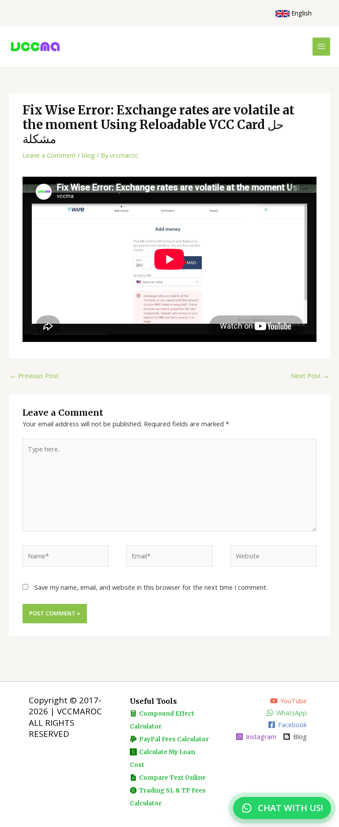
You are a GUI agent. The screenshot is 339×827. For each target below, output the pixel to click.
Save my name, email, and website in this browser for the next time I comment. (150, 587)
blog (88, 155)
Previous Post (34, 375)
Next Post (310, 375)
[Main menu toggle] (321, 46)
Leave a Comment (49, 155)
